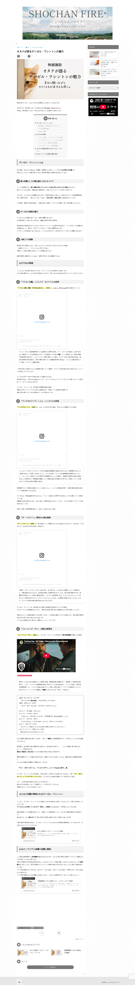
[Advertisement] (50, 909)
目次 (49, 118)
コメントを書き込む (50, 967)
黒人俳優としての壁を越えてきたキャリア (48, 126)
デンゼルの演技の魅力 (43, 128)
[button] (59, 933)
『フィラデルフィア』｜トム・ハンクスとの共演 (50, 140)
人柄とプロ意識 (42, 131)
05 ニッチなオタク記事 (25, 927)
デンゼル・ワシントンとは (44, 123)
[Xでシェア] (41, 933)
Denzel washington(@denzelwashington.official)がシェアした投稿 (42, 346)
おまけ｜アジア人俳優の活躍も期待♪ (47, 154)
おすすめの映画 (41, 134)
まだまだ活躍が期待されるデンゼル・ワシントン (50, 150)
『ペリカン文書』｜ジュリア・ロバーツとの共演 (50, 137)
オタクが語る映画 (38, 927)
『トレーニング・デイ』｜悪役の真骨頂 (48, 145)
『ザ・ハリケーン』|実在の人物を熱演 (47, 143)
